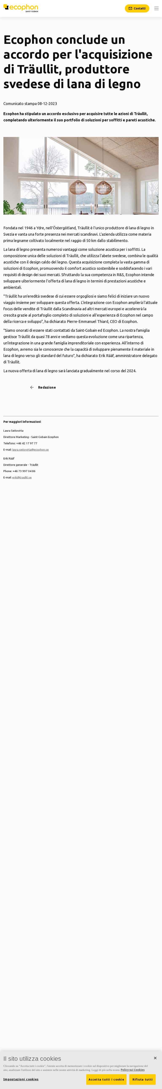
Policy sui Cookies (132, 1070)
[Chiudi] (155, 1058)
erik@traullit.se (22, 477)
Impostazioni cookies (21, 1079)
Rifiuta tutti (142, 1079)
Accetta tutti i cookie (106, 1079)
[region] (81, 1070)
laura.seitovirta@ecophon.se (30, 449)
